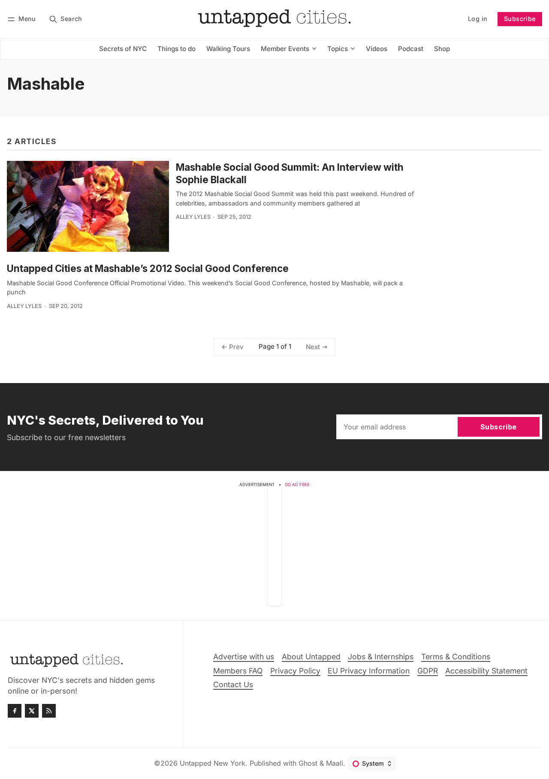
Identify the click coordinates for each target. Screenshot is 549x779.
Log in (477, 18)
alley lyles (193, 217)
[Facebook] (14, 711)
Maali (334, 763)
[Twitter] (32, 711)
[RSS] (49, 711)
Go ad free (297, 484)
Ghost (308, 763)
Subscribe (520, 18)
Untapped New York (212, 763)
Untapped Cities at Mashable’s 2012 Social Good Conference (148, 268)
